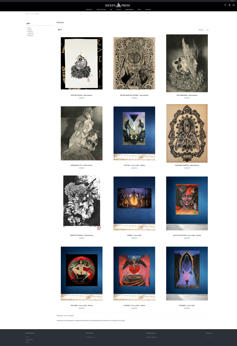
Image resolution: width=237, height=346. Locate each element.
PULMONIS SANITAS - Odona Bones (187, 165)
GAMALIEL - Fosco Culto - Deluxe (134, 305)
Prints (29, 28)
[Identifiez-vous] (229, 5)
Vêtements (31, 33)
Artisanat (30, 35)
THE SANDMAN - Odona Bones (186, 95)
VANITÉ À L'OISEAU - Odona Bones (81, 235)
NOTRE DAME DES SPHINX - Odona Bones (134, 95)
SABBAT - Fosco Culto (134, 235)
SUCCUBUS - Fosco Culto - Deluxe (82, 305)
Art (28, 23)
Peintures (30, 31)
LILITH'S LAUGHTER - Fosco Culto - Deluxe (187, 235)
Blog (27, 342)
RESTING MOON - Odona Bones (81, 95)
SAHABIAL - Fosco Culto (187, 305)
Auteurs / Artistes (151, 337)
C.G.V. (27, 337)
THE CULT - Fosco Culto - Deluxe (134, 165)
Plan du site (29, 339)
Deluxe (30, 30)
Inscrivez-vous (90, 337)
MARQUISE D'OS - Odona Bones (81, 165)
